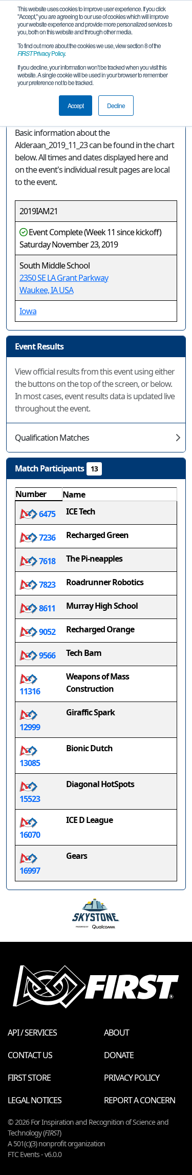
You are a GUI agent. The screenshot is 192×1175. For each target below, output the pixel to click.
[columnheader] (38, 494)
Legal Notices (34, 1100)
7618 (46, 561)
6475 (46, 514)
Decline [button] (116, 105)
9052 (46, 631)
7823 (46, 584)
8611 (46, 608)
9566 (46, 655)
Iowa (27, 311)
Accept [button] (75, 105)
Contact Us (30, 1055)
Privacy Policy (41, 53)
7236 (46, 537)
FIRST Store (29, 1077)
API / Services (32, 1032)
